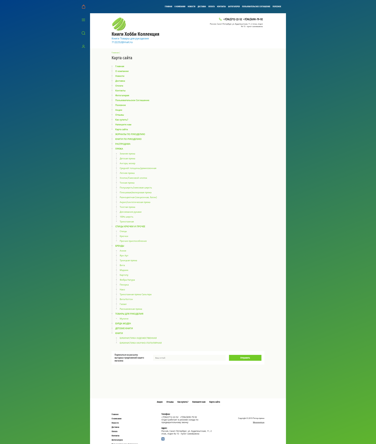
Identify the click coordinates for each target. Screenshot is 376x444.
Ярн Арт (124, 255)
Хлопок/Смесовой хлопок (133, 177)
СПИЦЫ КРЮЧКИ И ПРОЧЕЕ (130, 226)
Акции (118, 110)
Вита (122, 265)
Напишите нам (123, 124)
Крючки (124, 236)
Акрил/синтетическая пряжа (135, 202)
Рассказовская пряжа (131, 309)
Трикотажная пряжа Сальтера (135, 294)
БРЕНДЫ (119, 245)
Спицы (123, 231)
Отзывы (119, 114)
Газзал (123, 304)
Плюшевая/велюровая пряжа (135, 192)
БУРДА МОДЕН (123, 323)
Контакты (221, 7)
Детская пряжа (127, 158)
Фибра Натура (127, 279)
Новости (191, 7)
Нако (122, 289)
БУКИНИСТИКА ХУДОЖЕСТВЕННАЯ (138, 338)
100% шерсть (126, 216)
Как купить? (121, 119)
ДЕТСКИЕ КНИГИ (124, 328)
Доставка (202, 7)
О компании (179, 7)
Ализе (123, 250)
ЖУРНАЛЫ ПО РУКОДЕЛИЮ (130, 134)
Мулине (124, 318)
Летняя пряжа (127, 173)
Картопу (124, 275)
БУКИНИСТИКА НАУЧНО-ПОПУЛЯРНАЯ (141, 342)
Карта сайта (121, 129)
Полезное (277, 7)
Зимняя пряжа (127, 153)
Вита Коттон (126, 299)
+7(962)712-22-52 (232, 19)
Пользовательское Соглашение (256, 7)
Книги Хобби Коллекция (135, 34)
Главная (168, 7)
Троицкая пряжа (128, 260)
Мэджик (124, 270)
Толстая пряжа (127, 207)
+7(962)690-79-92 (253, 19)
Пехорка (124, 284)
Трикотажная (127, 221)
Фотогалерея (234, 7)
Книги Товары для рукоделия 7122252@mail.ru (130, 40)
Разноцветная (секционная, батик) (138, 197)
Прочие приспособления (133, 241)
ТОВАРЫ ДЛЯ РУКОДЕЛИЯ (129, 313)
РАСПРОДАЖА (122, 144)
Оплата (211, 7)
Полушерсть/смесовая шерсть (136, 187)
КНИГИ (119, 333)
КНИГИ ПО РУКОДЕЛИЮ (128, 139)
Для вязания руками (131, 211)
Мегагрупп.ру (258, 422)
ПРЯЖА (119, 148)
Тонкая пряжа (127, 182)
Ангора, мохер (127, 163)
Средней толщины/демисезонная (138, 168)
